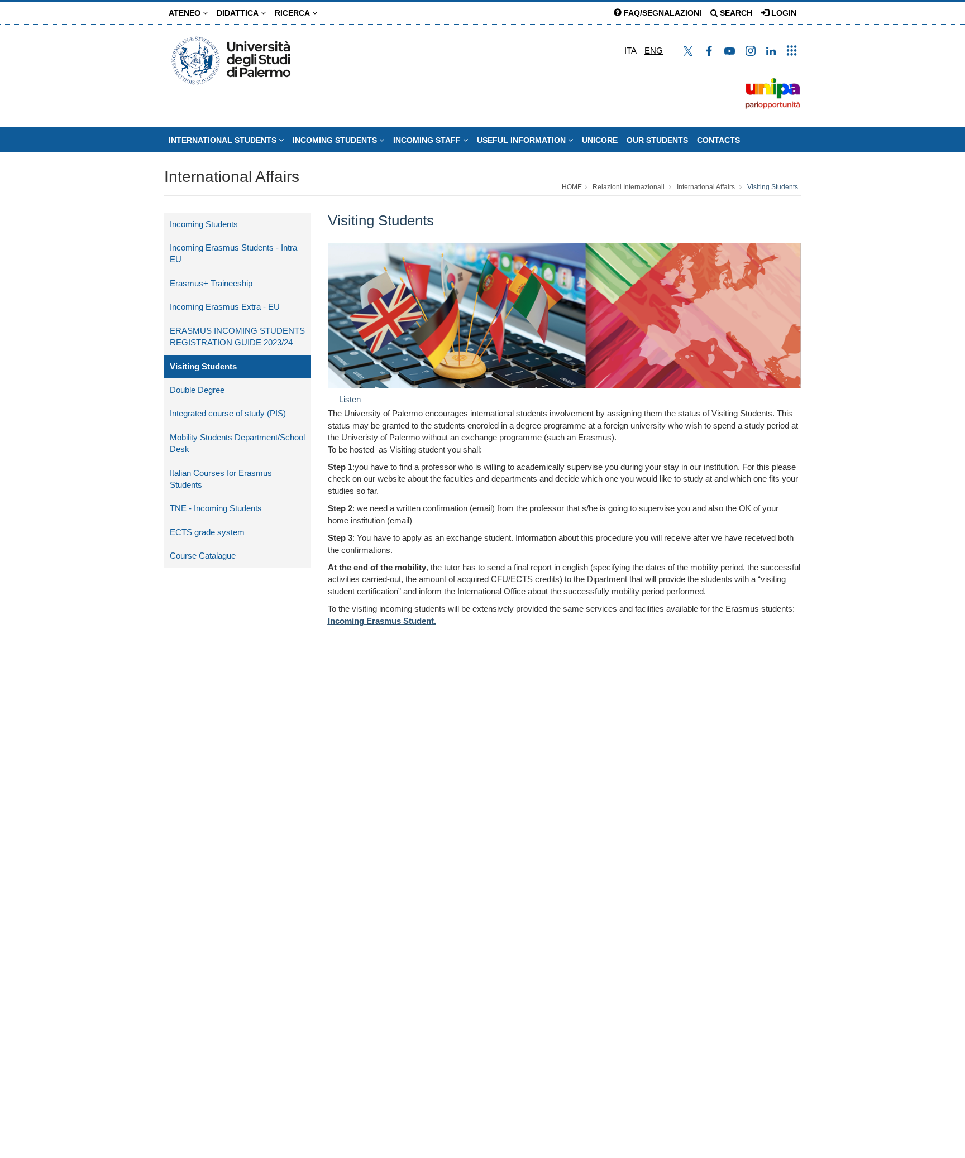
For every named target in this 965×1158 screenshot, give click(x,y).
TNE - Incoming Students (216, 508)
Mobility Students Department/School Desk (237, 443)
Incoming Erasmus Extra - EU (225, 306)
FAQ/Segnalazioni (661, 12)
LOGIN (782, 12)
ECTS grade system (207, 532)
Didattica (239, 12)
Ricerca (293, 12)
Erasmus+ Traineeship (211, 283)
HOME (572, 187)
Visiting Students (772, 187)
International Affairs (231, 176)
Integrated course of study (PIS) (228, 413)
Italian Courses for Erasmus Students (221, 478)
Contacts (718, 140)
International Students (224, 140)
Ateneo (186, 12)
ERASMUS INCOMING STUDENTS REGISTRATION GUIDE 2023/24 (237, 336)
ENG (653, 50)
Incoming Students (336, 140)
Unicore (600, 140)
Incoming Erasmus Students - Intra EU (233, 253)
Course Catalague (203, 555)
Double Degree (197, 390)
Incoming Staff (428, 140)
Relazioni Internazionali (629, 187)
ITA (630, 50)
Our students (657, 140)
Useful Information (522, 140)
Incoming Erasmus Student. (382, 621)
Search (735, 12)
